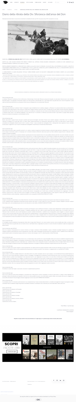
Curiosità (16, 2)
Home (11, 2)
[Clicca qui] (38, 347)
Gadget (44, 2)
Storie (15, 9)
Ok (38, 400)
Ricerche (22, 2)
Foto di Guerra (29, 2)
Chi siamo (50, 2)
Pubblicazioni (38, 2)
